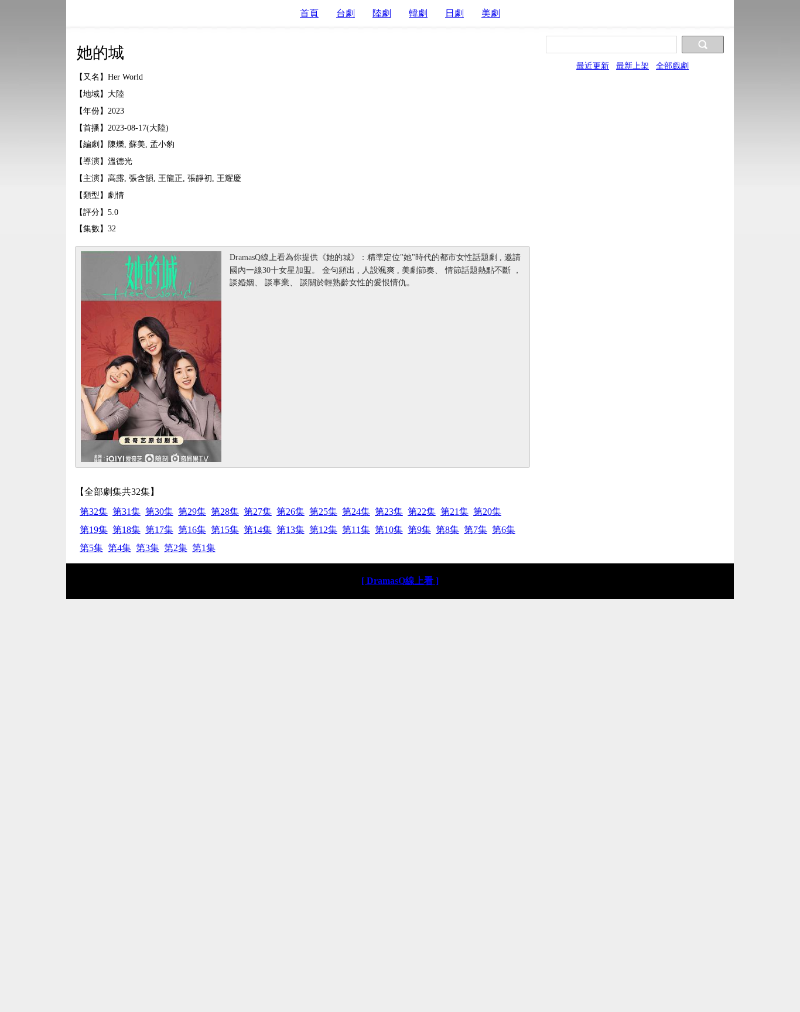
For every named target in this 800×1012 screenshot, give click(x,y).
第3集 (147, 548)
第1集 (204, 548)
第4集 (119, 548)
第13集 (290, 530)
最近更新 (592, 65)
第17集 (159, 530)
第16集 (192, 530)
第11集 (356, 530)
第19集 (94, 530)
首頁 (309, 13)
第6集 (503, 530)
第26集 (290, 512)
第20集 (487, 512)
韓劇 (418, 13)
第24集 (356, 512)
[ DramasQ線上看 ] (400, 581)
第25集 (323, 512)
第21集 (454, 512)
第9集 (419, 530)
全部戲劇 (672, 65)
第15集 (225, 530)
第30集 (159, 512)
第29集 (192, 512)
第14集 (258, 530)
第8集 (447, 530)
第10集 (389, 530)
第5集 (91, 548)
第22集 (422, 512)
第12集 (323, 530)
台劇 (345, 13)
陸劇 (381, 13)
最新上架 (632, 65)
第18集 (126, 530)
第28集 (225, 512)
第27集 (258, 512)
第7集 (475, 530)
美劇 (490, 13)
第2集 (175, 548)
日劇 (454, 13)
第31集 (126, 512)
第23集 (389, 512)
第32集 (94, 512)
